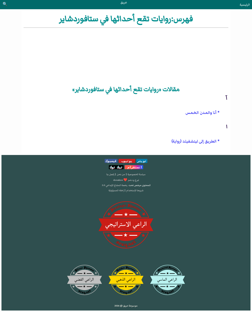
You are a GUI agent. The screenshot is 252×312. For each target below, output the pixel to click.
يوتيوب (127, 161)
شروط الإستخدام (135, 190)
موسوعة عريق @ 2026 (126, 306)
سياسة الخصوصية (136, 174)
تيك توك (116, 167)
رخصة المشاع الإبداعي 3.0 (114, 185)
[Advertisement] (126, 56)
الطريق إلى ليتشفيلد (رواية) (194, 141)
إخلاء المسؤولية (116, 190)
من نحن (121, 174)
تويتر (141, 161)
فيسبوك (111, 161)
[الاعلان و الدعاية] (126, 225)
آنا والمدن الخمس (201, 113)
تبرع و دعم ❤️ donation (126, 180)
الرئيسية (245, 4)
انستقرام (134, 167)
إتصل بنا (110, 174)
